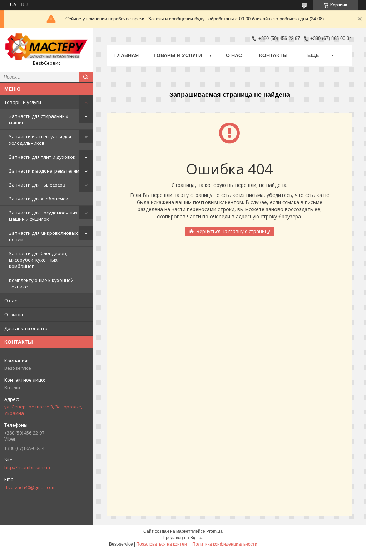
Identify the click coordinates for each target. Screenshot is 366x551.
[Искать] (86, 77)
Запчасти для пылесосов (37, 185)
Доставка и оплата (26, 328)
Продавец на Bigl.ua (183, 537)
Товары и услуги (22, 102)
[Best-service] (46, 46)
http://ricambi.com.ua (27, 467)
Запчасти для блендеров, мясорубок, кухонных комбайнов (38, 259)
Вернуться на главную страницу (233, 231)
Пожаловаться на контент (162, 544)
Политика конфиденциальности (224, 544)
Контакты (273, 55)
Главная (126, 55)
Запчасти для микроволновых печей (43, 236)
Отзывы (13, 314)
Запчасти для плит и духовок (42, 157)
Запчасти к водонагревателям (44, 171)
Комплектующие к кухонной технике (41, 283)
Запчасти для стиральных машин (38, 119)
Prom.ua (214, 531)
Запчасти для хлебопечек (38, 198)
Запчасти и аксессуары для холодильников (40, 139)
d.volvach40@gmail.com (30, 487)
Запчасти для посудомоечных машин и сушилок (43, 215)
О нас (10, 300)
